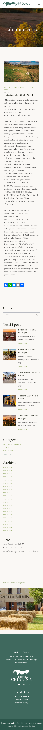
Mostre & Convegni (12, 444)
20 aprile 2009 (10, 87)
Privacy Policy (21, 702)
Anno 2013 (7, 505)
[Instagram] (21, 608)
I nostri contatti (21, 699)
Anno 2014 (7, 502)
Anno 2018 (7, 489)
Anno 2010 (7, 514)
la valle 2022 (33, 551)
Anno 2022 (7, 480)
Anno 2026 (7, 467)
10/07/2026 (22, 343)
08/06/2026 (22, 389)
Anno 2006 (7, 527)
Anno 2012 (7, 508)
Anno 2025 (7, 470)
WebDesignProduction (26, 726)
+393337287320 (21, 662)
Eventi (23, 87)
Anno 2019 (7, 486)
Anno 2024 (7, 473)
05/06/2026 (22, 409)
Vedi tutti (9, 454)
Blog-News (8, 451)
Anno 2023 (7, 477)
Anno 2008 (7, 521)
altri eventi (7, 544)
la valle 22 (19, 544)
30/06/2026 (22, 366)
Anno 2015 (7, 499)
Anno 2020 (7, 483)
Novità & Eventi (21, 696)
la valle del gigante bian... (14, 547)
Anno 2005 (7, 530)
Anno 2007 (7, 524)
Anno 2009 (7, 518)
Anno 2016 (7, 496)
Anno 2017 (7, 492)
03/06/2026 (22, 429)
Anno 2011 (7, 511)
